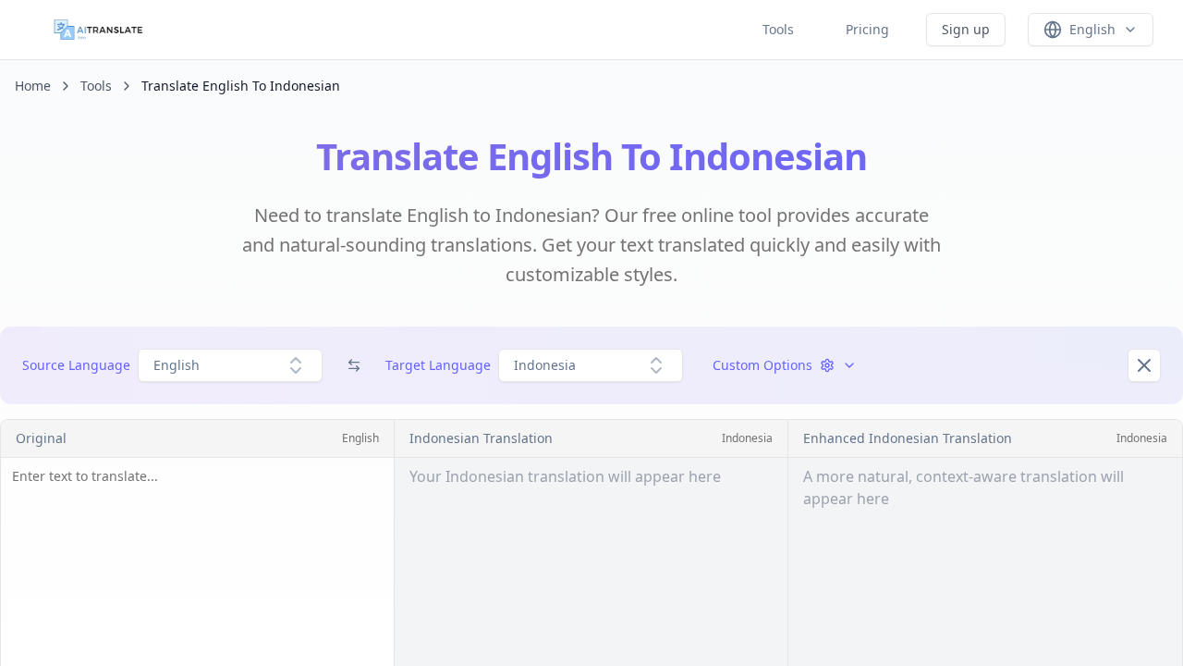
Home (33, 85)
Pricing (867, 29)
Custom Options (762, 365)
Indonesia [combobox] (545, 365)
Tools (778, 29)
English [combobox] (176, 365)
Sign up (966, 29)
